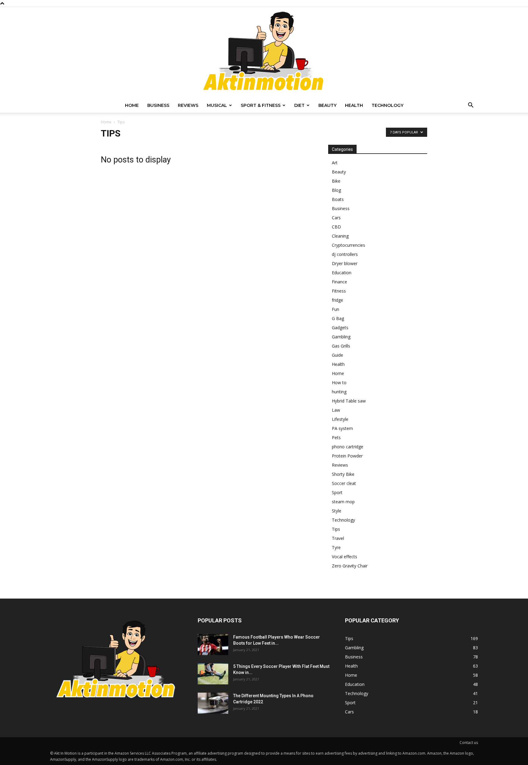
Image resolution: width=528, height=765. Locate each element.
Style (336, 511)
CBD (336, 227)
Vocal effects (344, 556)
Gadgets (340, 327)
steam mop (343, 502)
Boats (338, 199)
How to (339, 382)
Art (335, 163)
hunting (339, 392)
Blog (336, 190)
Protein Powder (347, 456)
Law (336, 410)
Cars (336, 217)
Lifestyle (340, 419)
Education (341, 272)
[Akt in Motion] (264, 52)
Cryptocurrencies (348, 245)
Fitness (339, 291)
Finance (339, 282)
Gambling (341, 337)
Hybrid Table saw (349, 401)
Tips (336, 529)
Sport (337, 492)
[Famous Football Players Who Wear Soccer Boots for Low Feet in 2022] (213, 644)
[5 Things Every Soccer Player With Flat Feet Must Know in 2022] (213, 673)
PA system (342, 428)
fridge (337, 300)
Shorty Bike (343, 474)
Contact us (469, 742)
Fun (335, 309)
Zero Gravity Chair (350, 566)
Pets (336, 437)
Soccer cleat (344, 483)
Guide (337, 355)
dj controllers (345, 254)
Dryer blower (345, 263)
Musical (217, 105)
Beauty (327, 105)
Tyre (336, 547)
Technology (387, 105)
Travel (338, 538)
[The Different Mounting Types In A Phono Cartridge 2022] (213, 703)
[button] (470, 106)
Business (158, 105)
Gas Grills (341, 346)
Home (132, 105)
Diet (299, 105)
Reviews (188, 105)
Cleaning (340, 236)
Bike (336, 181)
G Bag (338, 318)
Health (354, 105)
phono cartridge (347, 447)
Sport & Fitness (260, 105)
